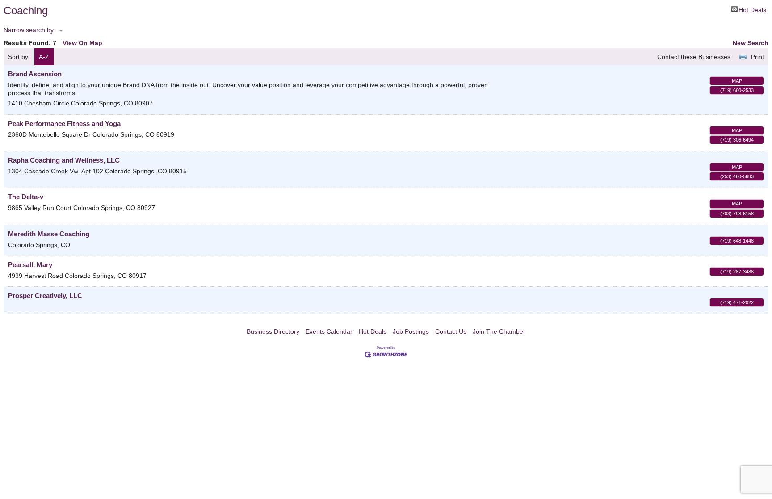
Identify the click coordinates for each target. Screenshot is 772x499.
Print (757, 56)
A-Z (44, 56)
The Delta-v (25, 197)
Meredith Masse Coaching (48, 234)
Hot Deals (752, 9)
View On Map (82, 42)
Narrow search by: (29, 30)
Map (737, 81)
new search (750, 42)
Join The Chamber (499, 331)
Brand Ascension (35, 74)
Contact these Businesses (693, 56)
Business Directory (273, 331)
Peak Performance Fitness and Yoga (64, 123)
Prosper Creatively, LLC (45, 295)
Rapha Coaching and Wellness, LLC (64, 160)
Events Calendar (329, 331)
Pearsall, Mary (30, 264)
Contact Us (450, 331)
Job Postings (411, 331)
